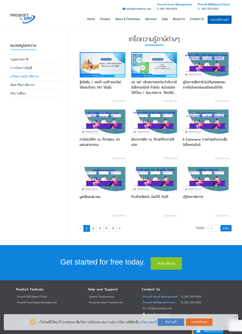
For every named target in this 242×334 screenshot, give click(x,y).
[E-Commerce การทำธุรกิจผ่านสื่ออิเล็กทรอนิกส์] (206, 122)
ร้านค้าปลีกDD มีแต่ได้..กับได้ (149, 196)
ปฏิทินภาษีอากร (193, 196)
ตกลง (226, 228)
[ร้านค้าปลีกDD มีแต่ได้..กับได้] (154, 179)
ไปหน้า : (201, 228)
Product (105, 19)
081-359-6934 (168, 8)
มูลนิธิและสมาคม (90, 196)
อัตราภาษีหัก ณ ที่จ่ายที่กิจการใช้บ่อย (152, 142)
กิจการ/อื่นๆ (18, 93)
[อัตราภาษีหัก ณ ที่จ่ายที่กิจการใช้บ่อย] (154, 122)
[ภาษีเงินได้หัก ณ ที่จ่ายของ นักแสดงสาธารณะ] (102, 122)
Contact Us (197, 19)
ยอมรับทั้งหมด (199, 322)
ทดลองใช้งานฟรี (219, 19)
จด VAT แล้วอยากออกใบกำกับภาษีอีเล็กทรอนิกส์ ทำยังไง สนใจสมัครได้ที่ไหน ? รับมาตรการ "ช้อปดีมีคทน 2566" (154, 87)
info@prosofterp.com (138, 8)
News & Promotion (127, 19)
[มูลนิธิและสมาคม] (102, 179)
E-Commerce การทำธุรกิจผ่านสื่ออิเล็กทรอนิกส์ (205, 142)
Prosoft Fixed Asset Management (37, 302)
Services (151, 19)
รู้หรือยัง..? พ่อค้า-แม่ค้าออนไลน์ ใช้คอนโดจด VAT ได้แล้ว (100, 84)
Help (165, 19)
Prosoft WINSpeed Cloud (32, 296)
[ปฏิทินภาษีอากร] (206, 179)
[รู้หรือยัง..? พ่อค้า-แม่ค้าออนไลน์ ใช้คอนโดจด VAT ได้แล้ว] (102, 64)
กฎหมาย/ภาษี (19, 59)
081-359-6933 (210, 8)
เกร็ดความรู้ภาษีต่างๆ (24, 76)
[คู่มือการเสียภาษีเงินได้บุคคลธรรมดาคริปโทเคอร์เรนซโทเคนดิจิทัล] (206, 64)
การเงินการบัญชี (21, 67)
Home (91, 19)
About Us (179, 19)
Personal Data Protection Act (106, 302)
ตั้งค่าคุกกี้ (170, 322)
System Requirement (101, 296)
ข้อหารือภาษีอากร (22, 84)
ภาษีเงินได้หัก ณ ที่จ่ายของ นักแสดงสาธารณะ (100, 142)
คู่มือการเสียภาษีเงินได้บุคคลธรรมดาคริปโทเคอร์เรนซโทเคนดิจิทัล (204, 84)
